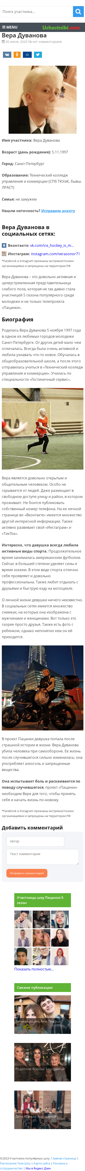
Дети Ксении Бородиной (35, 1116)
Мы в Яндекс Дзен (38, 1168)
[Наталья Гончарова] (60, 926)
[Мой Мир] (26, 54)
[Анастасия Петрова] (60, 945)
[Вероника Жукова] (60, 963)
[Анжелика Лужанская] (23, 963)
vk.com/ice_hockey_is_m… (52, 245)
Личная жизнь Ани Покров (38, 1021)
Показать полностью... (34, 969)
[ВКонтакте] (6, 54)
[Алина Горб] (23, 926)
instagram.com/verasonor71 (55, 253)
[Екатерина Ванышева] (41, 963)
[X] (37, 54)
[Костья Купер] (41, 926)
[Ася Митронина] (41, 945)
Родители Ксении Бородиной (40, 1069)
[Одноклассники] (16, 54)
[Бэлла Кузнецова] (23, 945)
